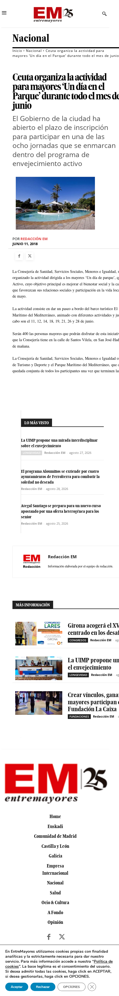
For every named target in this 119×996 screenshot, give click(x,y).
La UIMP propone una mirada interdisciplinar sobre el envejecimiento (59, 443)
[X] (29, 256)
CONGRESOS (77, 640)
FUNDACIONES (79, 716)
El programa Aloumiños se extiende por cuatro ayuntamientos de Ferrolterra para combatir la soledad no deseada (60, 477)
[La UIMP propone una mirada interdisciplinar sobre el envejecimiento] (38, 668)
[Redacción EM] (32, 562)
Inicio (17, 50)
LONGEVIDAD (31, 453)
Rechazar (43, 987)
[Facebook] (19, 256)
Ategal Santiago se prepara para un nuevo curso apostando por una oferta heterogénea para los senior (61, 511)
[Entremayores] (53, 13)
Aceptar (17, 987)
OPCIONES (71, 987)
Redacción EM (34, 239)
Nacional (30, 38)
